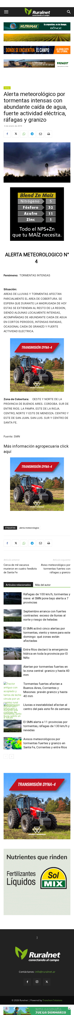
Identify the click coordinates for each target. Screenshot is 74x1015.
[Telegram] (32, 134)
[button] (6, 12)
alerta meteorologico (29, 527)
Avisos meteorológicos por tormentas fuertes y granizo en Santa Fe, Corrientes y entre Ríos (45, 743)
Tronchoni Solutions (52, 1000)
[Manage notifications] (6, 1008)
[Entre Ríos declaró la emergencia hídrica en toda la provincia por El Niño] (13, 654)
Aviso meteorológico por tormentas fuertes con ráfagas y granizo (55, 568)
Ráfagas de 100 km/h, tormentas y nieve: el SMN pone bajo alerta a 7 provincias (46, 598)
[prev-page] (6, 756)
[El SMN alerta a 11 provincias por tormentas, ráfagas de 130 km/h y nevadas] (13, 726)
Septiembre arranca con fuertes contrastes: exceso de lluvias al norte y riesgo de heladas (44, 615)
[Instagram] (37, 981)
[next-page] (11, 756)
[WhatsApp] (23, 134)
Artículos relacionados (18, 584)
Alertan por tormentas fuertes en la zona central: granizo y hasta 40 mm (46, 671)
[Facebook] (7, 134)
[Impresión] (48, 134)
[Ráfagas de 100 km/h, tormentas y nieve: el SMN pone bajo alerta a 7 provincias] (13, 598)
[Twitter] (15, 134)
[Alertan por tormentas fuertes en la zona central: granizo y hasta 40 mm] (13, 671)
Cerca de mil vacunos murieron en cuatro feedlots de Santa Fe (20, 568)
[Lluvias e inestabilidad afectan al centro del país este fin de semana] (13, 718)
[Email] (40, 134)
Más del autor (43, 584)
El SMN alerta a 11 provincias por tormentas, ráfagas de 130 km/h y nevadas (46, 726)
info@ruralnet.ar (45, 971)
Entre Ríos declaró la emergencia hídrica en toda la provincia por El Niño (45, 653)
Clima (7, 88)
